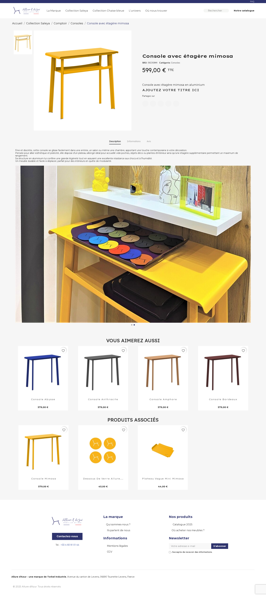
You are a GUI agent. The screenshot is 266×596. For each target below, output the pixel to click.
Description (115, 141)
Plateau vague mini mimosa (163, 479)
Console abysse (43, 399)
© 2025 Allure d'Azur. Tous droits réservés (37, 586)
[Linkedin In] (250, 586)
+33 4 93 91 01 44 (70, 544)
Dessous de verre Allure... (103, 479)
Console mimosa (43, 479)
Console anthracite (103, 399)
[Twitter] (161, 104)
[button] (242, 10)
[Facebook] (145, 104)
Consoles (175, 62)
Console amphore (163, 399)
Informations (134, 141)
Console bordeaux (223, 399)
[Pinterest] (168, 104)
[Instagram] (243, 586)
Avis (149, 141)
